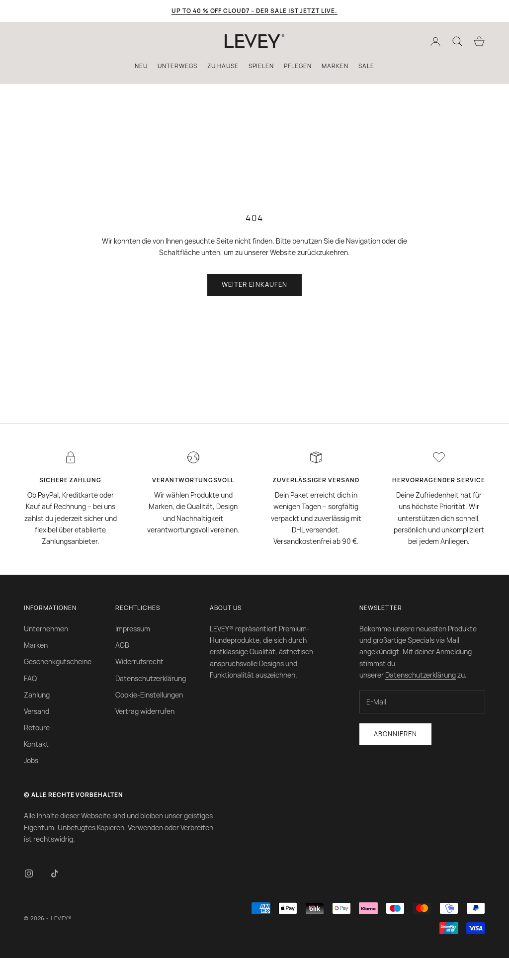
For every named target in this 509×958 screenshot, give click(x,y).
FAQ (30, 678)
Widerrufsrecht (139, 661)
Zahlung (37, 694)
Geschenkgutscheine (57, 661)
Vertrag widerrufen (144, 711)
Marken (36, 645)
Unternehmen (46, 628)
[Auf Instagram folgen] (29, 873)
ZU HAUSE (223, 66)
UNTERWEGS (177, 66)
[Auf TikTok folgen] (55, 873)
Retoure (37, 727)
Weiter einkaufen (254, 284)
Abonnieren (395, 733)
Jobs (31, 760)
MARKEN (335, 66)
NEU (141, 66)
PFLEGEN (298, 66)
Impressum (132, 628)
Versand (36, 711)
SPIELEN (261, 66)
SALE (366, 66)
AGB (122, 645)
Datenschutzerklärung (150, 678)
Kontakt (36, 744)
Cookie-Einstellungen (149, 694)
